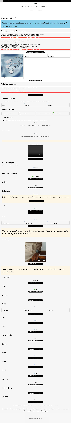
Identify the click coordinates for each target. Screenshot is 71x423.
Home (2, 0)
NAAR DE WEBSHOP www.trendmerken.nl (35, 169)
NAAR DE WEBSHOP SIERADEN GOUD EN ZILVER (35, 52)
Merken (9, 0)
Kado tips (22, 0)
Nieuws (5, 0)
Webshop (13, 0)
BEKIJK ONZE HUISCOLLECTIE (35, 80)
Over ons (18, 0)
